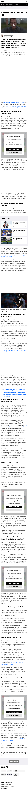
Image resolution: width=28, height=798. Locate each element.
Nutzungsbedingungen (6, 784)
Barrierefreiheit (4, 788)
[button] (14, 25)
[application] (14, 25)
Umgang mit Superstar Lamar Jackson (13, 102)
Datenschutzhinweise (5, 780)
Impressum (3, 778)
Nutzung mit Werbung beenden (7, 786)
